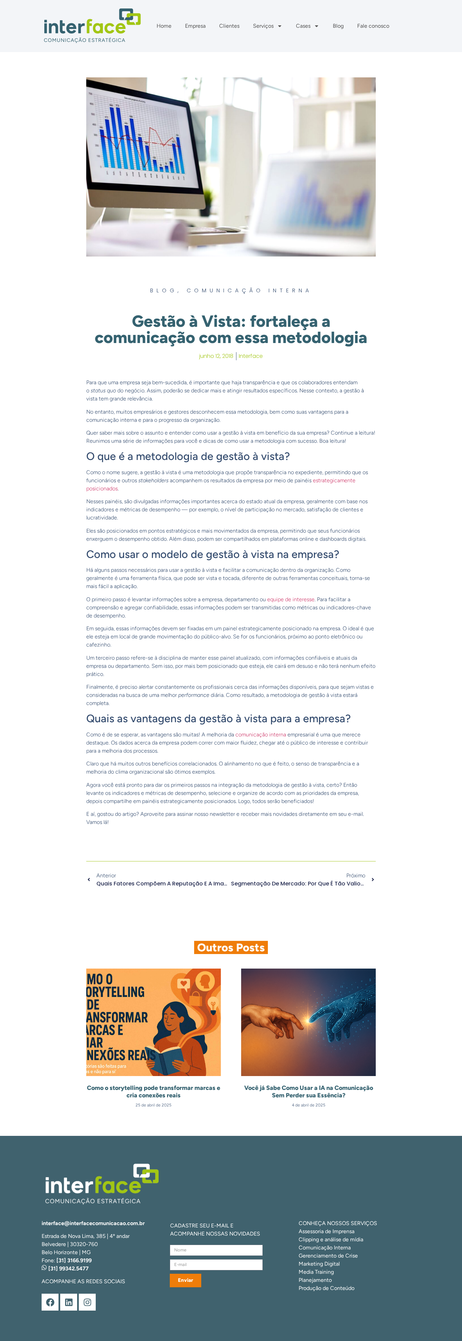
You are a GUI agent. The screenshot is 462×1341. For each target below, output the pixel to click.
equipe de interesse (291, 599)
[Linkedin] (68, 1302)
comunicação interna (260, 734)
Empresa (195, 26)
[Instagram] (87, 1302)
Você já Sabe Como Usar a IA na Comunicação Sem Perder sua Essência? (308, 1091)
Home (164, 26)
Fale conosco (373, 26)
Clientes (229, 26)
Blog (338, 26)
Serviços (263, 26)
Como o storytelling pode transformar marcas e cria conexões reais (153, 1091)
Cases (303, 26)
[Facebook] (50, 1302)
